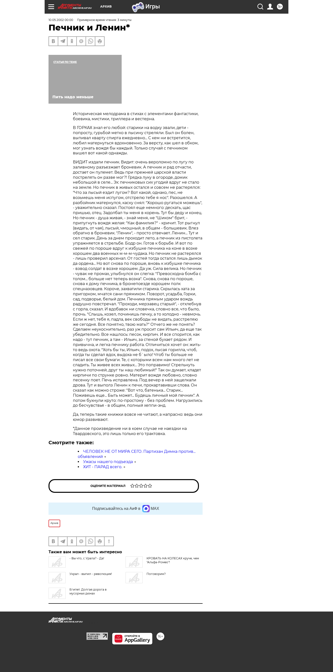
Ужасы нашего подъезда (108, 461)
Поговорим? (156, 574)
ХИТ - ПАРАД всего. (102, 466)
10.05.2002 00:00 (61, 20)
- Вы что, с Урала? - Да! (86, 558)
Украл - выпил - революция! (90, 574)
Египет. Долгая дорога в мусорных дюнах (88, 591)
